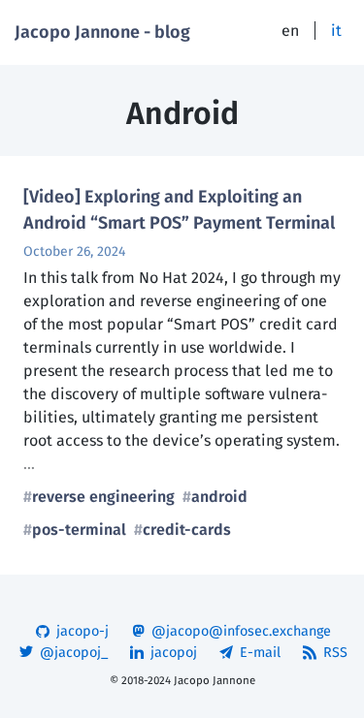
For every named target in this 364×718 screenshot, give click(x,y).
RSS (333, 652)
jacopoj (172, 652)
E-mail (258, 652)
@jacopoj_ (72, 652)
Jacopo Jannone (214, 680)
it (336, 30)
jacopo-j (80, 631)
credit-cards (187, 529)
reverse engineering (103, 496)
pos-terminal (79, 529)
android (219, 496)
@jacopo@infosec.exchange (239, 631)
